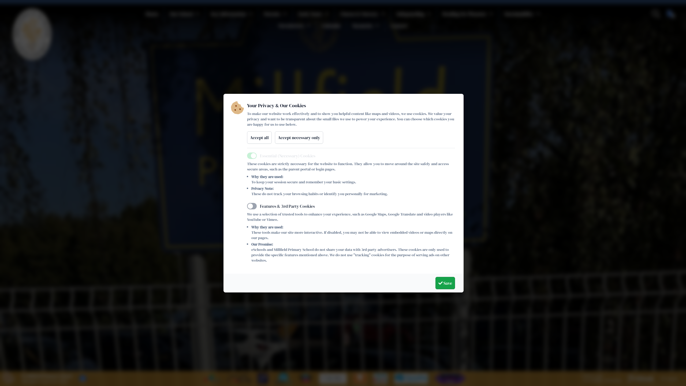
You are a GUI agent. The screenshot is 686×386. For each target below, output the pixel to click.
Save (447, 283)
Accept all (259, 137)
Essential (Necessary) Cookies (287, 156)
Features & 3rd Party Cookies (287, 206)
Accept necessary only (299, 137)
